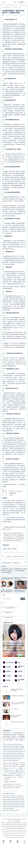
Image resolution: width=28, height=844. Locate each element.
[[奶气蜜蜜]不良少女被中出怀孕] (6, 697)
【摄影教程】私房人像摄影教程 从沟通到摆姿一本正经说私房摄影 (7, 579)
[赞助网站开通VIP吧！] (14, 640)
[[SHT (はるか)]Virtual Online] (6, 724)
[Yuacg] (3, 15)
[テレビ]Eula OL (14, 709)
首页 (9, 7)
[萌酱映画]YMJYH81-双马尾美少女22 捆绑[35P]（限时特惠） (20, 592)
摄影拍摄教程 (6, 545)
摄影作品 (14, 358)
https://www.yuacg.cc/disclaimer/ (11, 810)
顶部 (24, 842)
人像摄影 (8, 403)
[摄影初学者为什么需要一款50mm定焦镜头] (20, 570)
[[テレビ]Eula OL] (6, 711)
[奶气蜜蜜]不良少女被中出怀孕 (18, 695)
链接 (15, 548)
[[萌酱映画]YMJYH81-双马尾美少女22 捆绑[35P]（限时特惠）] (20, 585)
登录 (22, 2)
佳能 (22, 500)
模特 (16, 479)
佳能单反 (21, 517)
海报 (10, 548)
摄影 (22, 246)
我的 (17, 842)
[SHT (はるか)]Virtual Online (17, 722)
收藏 (5, 548)
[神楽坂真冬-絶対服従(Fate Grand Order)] (6, 691)
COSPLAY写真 (14, 7)
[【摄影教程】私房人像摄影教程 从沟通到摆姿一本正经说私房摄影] (7, 570)
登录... (4, 598)
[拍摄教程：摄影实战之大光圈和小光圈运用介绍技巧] (7, 584)
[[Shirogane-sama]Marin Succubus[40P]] (6, 717)
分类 (10, 842)
